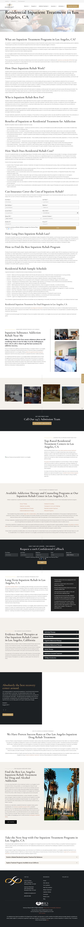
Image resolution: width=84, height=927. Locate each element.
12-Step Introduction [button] (50, 658)
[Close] (82, 408)
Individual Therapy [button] (49, 632)
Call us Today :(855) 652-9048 (42, 423)
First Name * (8, 199)
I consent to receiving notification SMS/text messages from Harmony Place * (22, 227)
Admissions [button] (61, 6)
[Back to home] (9, 6)
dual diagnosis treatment (36, 308)
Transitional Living (70, 395)
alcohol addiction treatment (32, 755)
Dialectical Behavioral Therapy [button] (53, 645)
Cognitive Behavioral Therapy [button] (52, 641)
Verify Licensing (42, 913)
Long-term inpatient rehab (11, 586)
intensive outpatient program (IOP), (22, 806)
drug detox (71, 524)
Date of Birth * (45, 210)
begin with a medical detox (30, 513)
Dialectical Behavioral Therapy (27, 510)
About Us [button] (26, 6)
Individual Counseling (49, 503)
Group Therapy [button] (48, 636)
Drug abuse (47, 461)
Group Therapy (23, 503)
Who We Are (46, 883)
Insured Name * (8, 210)
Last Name (22, 552)
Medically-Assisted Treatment (51, 508)
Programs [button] (33, 6)
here (47, 920)
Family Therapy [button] (48, 649)
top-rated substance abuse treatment (67, 450)
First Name (7, 552)
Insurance (45, 894)
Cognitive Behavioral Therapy (27, 508)
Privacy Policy (46, 907)
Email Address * (8, 205)
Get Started (10, 822)
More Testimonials (8, 714)
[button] (3, 710)
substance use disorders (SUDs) (64, 60)
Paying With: (69, 552)
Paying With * (8, 216)
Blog (44, 898)
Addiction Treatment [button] (43, 6)
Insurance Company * (47, 216)
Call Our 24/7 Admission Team (42, 419)
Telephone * (45, 205)
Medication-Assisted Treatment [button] (53, 653)
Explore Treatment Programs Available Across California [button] (22, 863)
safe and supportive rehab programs (34, 352)
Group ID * (45, 221)
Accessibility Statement (55, 907)
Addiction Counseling (25, 506)
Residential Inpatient (32, 395)
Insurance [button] (53, 6)
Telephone (38, 552)
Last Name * (45, 199)
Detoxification (13, 392)
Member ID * (8, 221)
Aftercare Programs (48, 510)
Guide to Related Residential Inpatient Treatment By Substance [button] (24, 857)
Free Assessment (21, 1)
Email (52, 552)
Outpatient (51, 392)
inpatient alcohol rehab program (70, 473)
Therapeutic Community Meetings (52, 506)
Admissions (13, 1)
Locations (7, 1)
